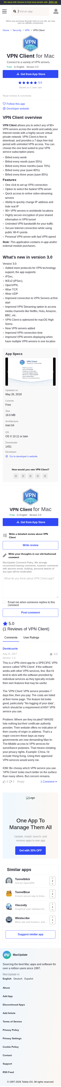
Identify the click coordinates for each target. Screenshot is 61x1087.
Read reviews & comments (17, 95)
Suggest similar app (30, 934)
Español (28, 978)
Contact (7, 1055)
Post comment (30, 612)
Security (17, 30)
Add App (8, 996)
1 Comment (47, 781)
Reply (20, 781)
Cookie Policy (11, 1046)
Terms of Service (12, 1021)
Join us (53, 2)
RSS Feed (8, 1072)
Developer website (18, 108)
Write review (30, 545)
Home (6, 30)
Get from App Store (33, 74)
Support (7, 1063)
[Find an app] (14, 11)
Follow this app (16, 104)
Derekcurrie (10, 648)
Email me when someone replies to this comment (31, 604)
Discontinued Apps (14, 1004)
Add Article (9, 1013)
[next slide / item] (53, 372)
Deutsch (18, 978)
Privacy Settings (12, 1038)
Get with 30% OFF (30, 850)
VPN (27, 30)
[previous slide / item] (7, 372)
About (6, 987)
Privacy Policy (11, 1029)
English (7, 978)
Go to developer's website (23, 456)
